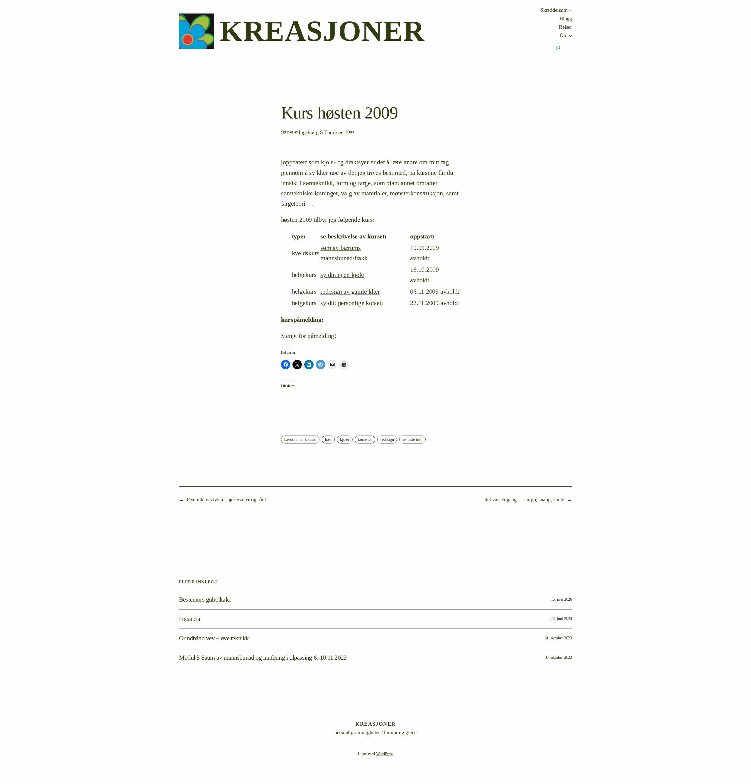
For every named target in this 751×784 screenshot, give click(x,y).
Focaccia (189, 618)
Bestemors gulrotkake (205, 599)
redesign (387, 439)
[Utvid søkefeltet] (558, 48)
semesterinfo (412, 439)
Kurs (350, 132)
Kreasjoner (322, 31)
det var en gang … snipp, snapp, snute (524, 499)
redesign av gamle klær (350, 291)
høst (328, 439)
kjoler (344, 439)
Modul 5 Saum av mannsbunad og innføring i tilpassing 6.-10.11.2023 (262, 657)
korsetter (365, 439)
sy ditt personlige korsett (351, 303)
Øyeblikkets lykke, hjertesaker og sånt (226, 499)
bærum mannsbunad (300, 439)
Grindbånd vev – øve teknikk (213, 638)
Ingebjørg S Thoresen (321, 132)
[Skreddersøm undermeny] (570, 10)
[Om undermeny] (570, 35)
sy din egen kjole (342, 274)
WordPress (384, 754)
